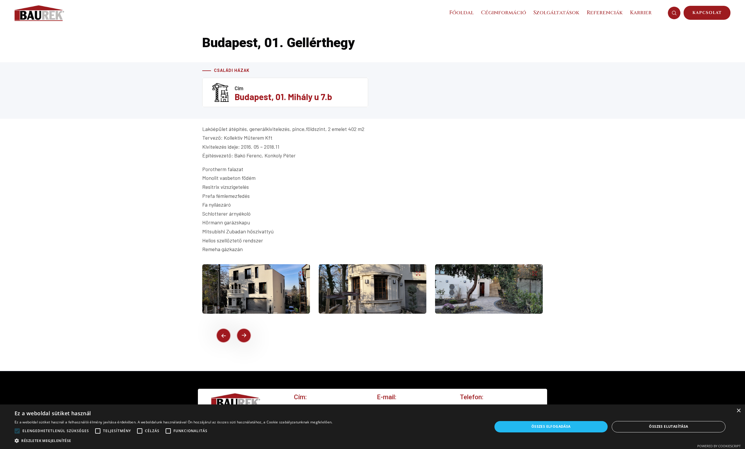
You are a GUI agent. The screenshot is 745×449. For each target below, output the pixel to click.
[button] (223, 335)
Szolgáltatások (556, 12)
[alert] (372, 426)
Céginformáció (503, 12)
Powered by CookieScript (719, 446)
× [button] (738, 411)
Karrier (641, 12)
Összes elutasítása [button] (668, 426)
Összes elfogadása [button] (551, 426)
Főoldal (461, 12)
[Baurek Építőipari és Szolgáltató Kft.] (39, 12)
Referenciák (605, 12)
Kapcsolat (707, 12)
